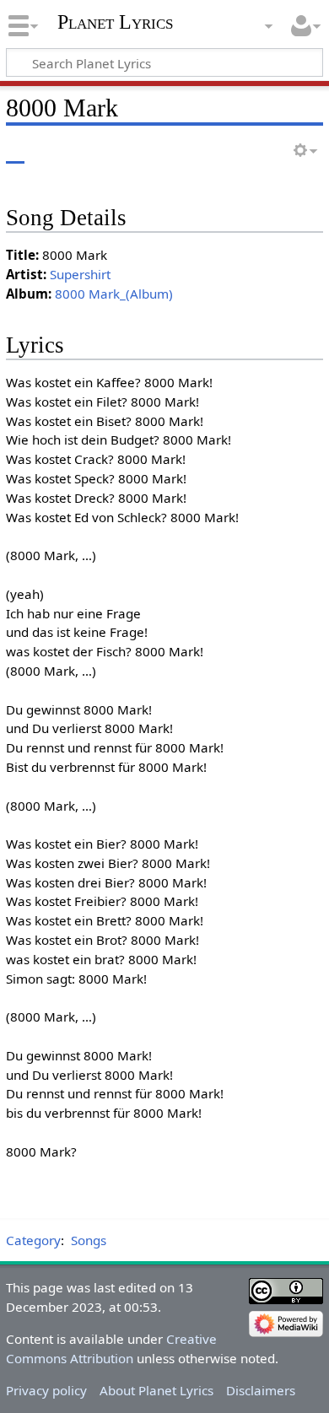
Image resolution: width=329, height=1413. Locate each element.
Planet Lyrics (115, 22)
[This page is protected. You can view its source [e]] (238, 151)
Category (33, 1240)
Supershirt (80, 274)
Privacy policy (46, 1390)
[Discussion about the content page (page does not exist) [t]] (53, 151)
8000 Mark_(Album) (114, 293)
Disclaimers (260, 1390)
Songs (88, 1240)
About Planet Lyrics (156, 1390)
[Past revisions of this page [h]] (270, 151)
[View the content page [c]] (15, 151)
